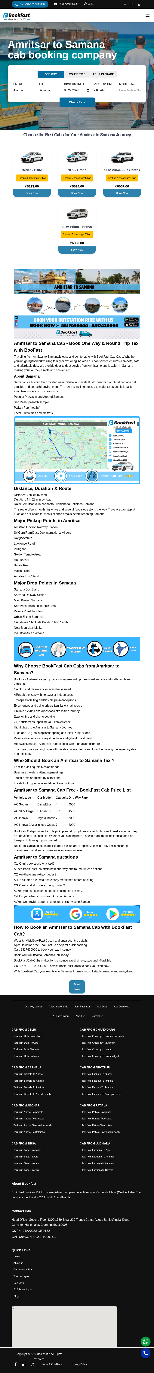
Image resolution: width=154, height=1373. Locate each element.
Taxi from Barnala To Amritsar (29, 1087)
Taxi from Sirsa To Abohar (27, 1150)
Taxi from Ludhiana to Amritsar (98, 1163)
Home (17, 1256)
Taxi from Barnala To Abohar (28, 1074)
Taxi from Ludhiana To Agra (96, 1150)
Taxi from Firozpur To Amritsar (97, 1087)
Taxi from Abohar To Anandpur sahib (32, 1125)
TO (41, 84)
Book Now (32, 192)
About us (80, 1016)
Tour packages (21, 1276)
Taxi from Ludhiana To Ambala (97, 1156)
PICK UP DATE (74, 84)
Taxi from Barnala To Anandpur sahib (33, 1094)
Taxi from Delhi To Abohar (27, 1036)
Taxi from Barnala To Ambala (29, 1080)
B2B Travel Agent (60, 1016)
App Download (121, 1006)
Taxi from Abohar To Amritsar (29, 1118)
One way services (23, 1269)
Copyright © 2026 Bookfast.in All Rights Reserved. (39, 1356)
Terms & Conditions (52, 1364)
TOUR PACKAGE (103, 74)
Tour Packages (83, 1006)
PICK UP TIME (104, 84)
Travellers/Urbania (58, 1006)
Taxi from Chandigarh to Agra (97, 1049)
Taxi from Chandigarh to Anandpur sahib (103, 1036)
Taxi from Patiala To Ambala (96, 1118)
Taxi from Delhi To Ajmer (26, 1049)
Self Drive (102, 1006)
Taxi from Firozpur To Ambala (97, 1080)
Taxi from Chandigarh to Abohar (98, 1042)
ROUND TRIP (77, 74)
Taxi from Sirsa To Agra (26, 1156)
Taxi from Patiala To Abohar (96, 1112)
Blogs (17, 1296)
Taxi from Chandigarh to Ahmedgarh (100, 1056)
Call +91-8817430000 (32, 4)
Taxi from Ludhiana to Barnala (97, 1170)
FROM (17, 84)
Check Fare (77, 102)
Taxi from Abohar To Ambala (28, 1112)
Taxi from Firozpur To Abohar (97, 1074)
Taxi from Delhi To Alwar (26, 1056)
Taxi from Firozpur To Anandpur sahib (101, 1094)
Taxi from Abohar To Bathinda (29, 1132)
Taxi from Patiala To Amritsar (97, 1125)
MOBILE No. (127, 84)
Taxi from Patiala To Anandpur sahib (101, 1132)
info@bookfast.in (68, 3)
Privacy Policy (79, 1364)
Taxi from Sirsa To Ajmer (26, 1163)
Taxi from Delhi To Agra (26, 1042)
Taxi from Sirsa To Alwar (26, 1170)
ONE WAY (51, 74)
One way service (33, 1006)
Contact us (97, 1016)
